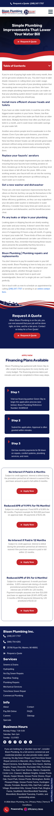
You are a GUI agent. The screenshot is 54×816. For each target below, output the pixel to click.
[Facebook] (4, 742)
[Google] (30, 742)
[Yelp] (25, 742)
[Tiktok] (9, 742)
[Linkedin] (20, 742)
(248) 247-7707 (15, 289)
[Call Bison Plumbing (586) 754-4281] (6, 809)
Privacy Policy (36, 802)
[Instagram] (15, 742)
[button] (49, 66)
